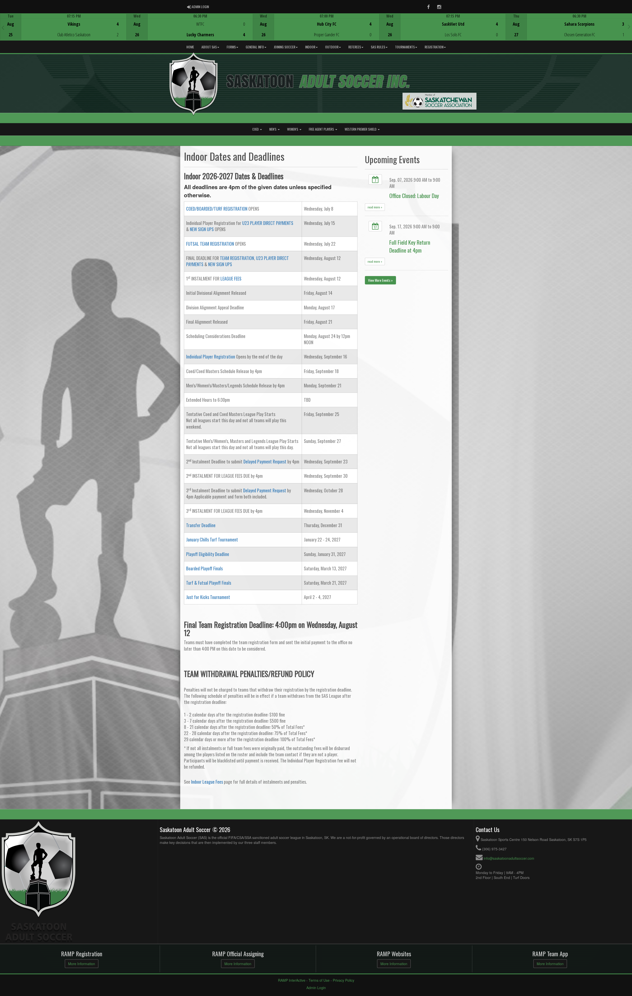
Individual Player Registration (210, 356)
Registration (434, 46)
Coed (255, 129)
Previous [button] (3, 27)
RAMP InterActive (291, 980)
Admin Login (316, 987)
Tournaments (405, 46)
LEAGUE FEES (230, 278)
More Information (81, 963)
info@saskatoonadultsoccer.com (509, 858)
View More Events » (380, 280)
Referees (354, 46)
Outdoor (331, 46)
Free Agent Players (322, 129)
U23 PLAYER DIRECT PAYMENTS (267, 223)
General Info (255, 46)
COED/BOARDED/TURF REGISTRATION (216, 208)
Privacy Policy (343, 980)
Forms (231, 46)
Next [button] (629, 26)
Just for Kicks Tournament (208, 597)
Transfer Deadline (201, 525)
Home (190, 46)
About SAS (209, 46)
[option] (63, 27)
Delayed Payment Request (264, 461)
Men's (273, 129)
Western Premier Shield (361, 129)
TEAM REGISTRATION (237, 258)
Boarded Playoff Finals (204, 568)
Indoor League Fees (207, 781)
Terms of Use (319, 980)
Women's (293, 129)
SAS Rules (378, 46)
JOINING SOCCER (284, 46)
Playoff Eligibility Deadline (207, 554)
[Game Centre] (63, 30)
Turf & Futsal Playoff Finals (208, 582)
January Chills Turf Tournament (212, 539)
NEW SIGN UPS (202, 229)
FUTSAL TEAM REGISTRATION (210, 243)
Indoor (310, 46)
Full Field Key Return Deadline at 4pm (409, 246)
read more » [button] (375, 207)
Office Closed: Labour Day (414, 195)
